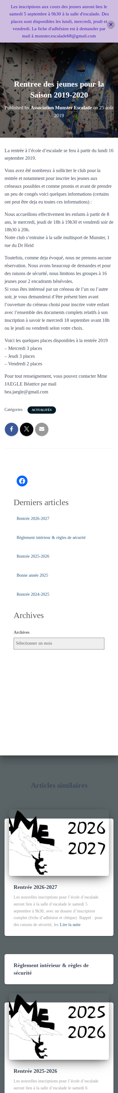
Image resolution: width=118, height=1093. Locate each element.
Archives (21, 632)
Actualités (42, 410)
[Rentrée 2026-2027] (59, 842)
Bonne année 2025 (32, 575)
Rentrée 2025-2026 (33, 556)
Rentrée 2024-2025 (33, 594)
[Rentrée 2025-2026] (59, 1026)
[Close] (111, 24)
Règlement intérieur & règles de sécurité (51, 537)
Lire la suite (70, 924)
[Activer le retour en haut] (106, 1080)
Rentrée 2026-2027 (33, 518)
